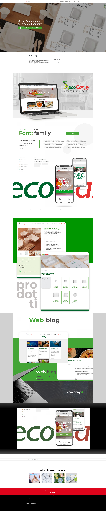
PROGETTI (66, 1)
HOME (58, 1)
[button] (53, 428)
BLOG (74, 1)
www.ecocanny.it (56, 62)
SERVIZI (70, 1)
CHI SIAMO (62, 1)
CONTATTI (77, 1)
